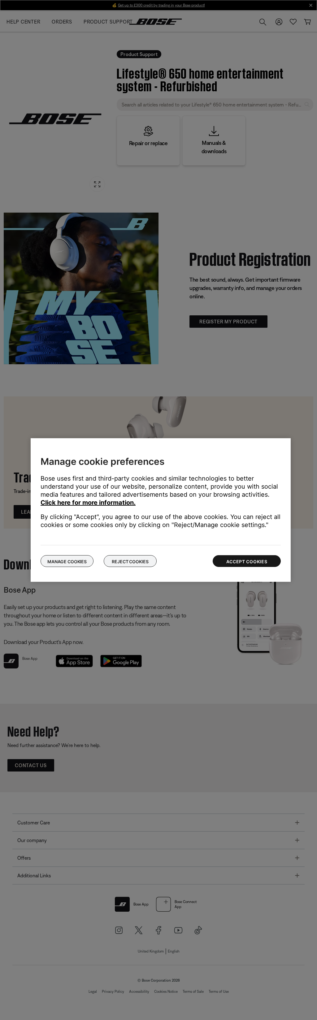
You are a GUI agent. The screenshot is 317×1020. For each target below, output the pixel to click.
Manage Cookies (67, 561)
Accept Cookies (246, 561)
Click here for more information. (88, 502)
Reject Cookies (130, 561)
